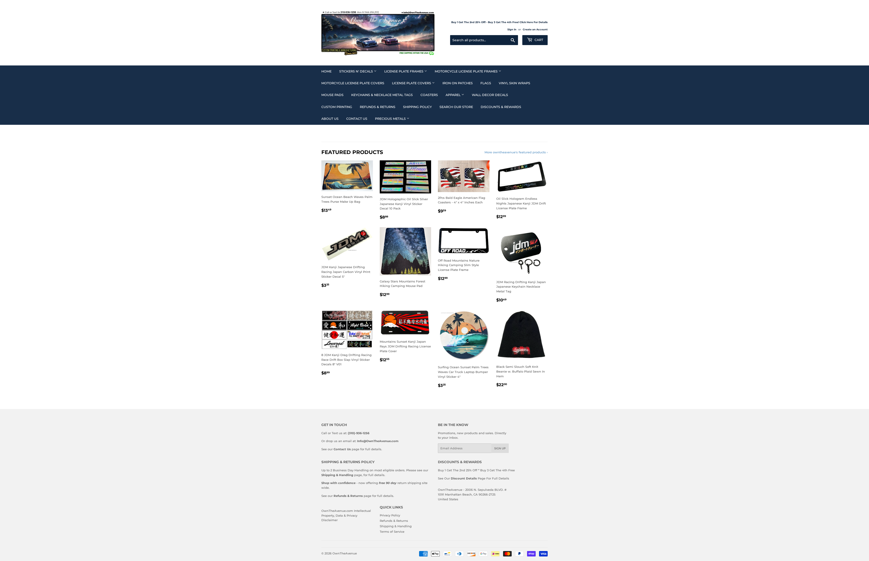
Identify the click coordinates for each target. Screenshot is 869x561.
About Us (330, 119)
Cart (538, 40)
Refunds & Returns (377, 107)
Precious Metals (391, 119)
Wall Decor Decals (490, 95)
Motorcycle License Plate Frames (467, 71)
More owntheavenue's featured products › (516, 152)
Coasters (429, 95)
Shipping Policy (417, 107)
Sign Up (500, 448)
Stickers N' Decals (356, 71)
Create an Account (535, 29)
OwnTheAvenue (344, 553)
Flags (485, 83)
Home (326, 71)
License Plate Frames (404, 71)
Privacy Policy (390, 515)
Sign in (511, 29)
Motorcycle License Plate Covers (352, 83)
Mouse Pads (332, 95)
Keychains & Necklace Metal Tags (382, 95)
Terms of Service (392, 531)
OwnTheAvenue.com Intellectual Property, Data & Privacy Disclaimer (346, 515)
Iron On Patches (457, 83)
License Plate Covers (412, 83)
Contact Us (356, 119)
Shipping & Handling (396, 526)
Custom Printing (336, 107)
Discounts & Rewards (501, 107)
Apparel (453, 95)
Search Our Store (456, 107)
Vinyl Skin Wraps (514, 83)
